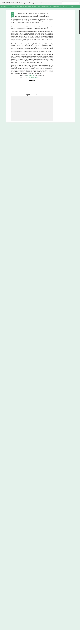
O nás (71, 6)
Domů (13, 6)
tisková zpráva (40, 78)
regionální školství (32, 78)
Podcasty (22, 6)
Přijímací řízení (36, 6)
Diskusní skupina (45, 6)
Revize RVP (28, 6)
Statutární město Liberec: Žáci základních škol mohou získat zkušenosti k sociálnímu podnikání (32, 15)
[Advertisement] (61, 37)
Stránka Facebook (54, 6)
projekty (25, 78)
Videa (17, 6)
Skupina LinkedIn (64, 6)
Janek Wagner (30, 75)
